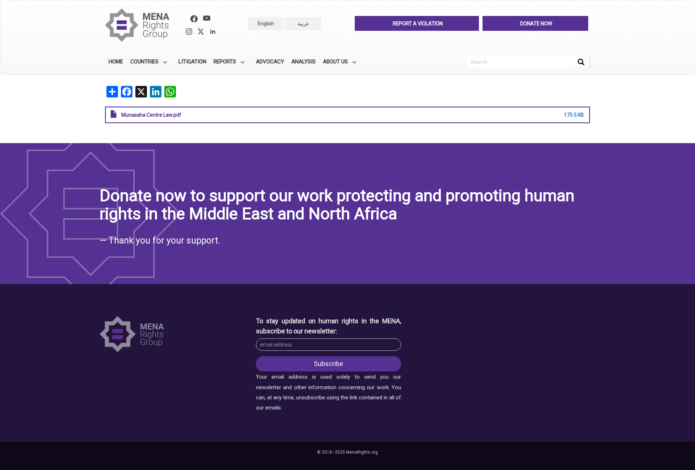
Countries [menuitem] (143, 64)
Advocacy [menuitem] (270, 61)
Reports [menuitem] (223, 64)
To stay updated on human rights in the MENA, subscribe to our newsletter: (328, 326)
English (266, 23)
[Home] (140, 25)
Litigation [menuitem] (192, 61)
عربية (303, 23)
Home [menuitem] (116, 61)
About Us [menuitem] (333, 64)
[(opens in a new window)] (194, 19)
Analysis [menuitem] (303, 61)
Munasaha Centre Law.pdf (151, 115)
